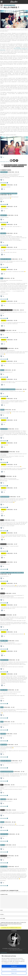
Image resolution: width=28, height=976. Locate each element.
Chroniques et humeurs (9, 5)
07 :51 (20, 259)
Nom (1, 910)
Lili (2, 278)
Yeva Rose (4, 690)
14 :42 (12, 707)
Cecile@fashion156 (7, 771)
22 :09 (16, 855)
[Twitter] (14, 160)
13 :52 (15, 398)
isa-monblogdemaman (8, 389)
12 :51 (17, 640)
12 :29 (14, 615)
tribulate (4, 172)
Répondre (3, 182)
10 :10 (13, 409)
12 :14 (15, 562)
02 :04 (15, 233)
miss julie (4, 866)
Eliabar (3, 799)
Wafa (2, 370)
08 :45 (22, 310)
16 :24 (16, 744)
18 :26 (14, 810)
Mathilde (4, 744)
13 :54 (15, 583)
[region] (14, 965)
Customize (14, 969)
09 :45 (16, 348)
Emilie (2, 845)
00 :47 (17, 866)
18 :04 (12, 784)
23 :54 (14, 845)
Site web (2, 918)
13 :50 (15, 301)
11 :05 (18, 496)
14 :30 (16, 690)
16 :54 (20, 760)
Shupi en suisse (6, 259)
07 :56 (12, 278)
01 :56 (16, 215)
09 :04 (14, 330)
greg (2, 822)
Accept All (14, 966)
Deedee (14, 2)
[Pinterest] (17, 160)
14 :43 (12, 721)
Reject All (14, 973)
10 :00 (14, 370)
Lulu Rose (4, 429)
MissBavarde (5, 496)
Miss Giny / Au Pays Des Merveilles (12, 572)
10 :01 (24, 389)
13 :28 (17, 660)
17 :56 (22, 771)
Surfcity (4, 215)
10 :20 (14, 476)
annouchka (4, 660)
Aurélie (3, 733)
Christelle (4, 834)
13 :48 (15, 185)
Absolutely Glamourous (9, 193)
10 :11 (16, 429)
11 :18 (13, 520)
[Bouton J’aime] (1, 157)
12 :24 (14, 593)
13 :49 (15, 206)
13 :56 (15, 674)
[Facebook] (11, 160)
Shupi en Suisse (6, 760)
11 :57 (15, 544)
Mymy (2, 409)
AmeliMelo (4, 640)
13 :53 (15, 464)
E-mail (2, 914)
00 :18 (17, 172)
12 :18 (9, 574)
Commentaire (4, 894)
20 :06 (14, 822)
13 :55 (15, 632)
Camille (3, 233)
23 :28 (17, 834)
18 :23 (15, 799)
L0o (2, 707)
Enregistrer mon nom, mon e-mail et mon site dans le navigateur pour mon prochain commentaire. (13, 924)
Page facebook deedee (17, 166)
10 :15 (17, 451)
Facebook (18, 47)
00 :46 (9, 194)
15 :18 (15, 733)
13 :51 (15, 361)
